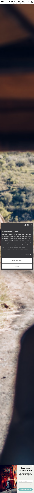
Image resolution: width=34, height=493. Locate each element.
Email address (20, 479)
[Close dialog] (33, 466)
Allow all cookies (17, 260)
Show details (25, 254)
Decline (17, 266)
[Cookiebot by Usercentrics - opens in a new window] (24, 225)
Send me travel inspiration (25, 489)
